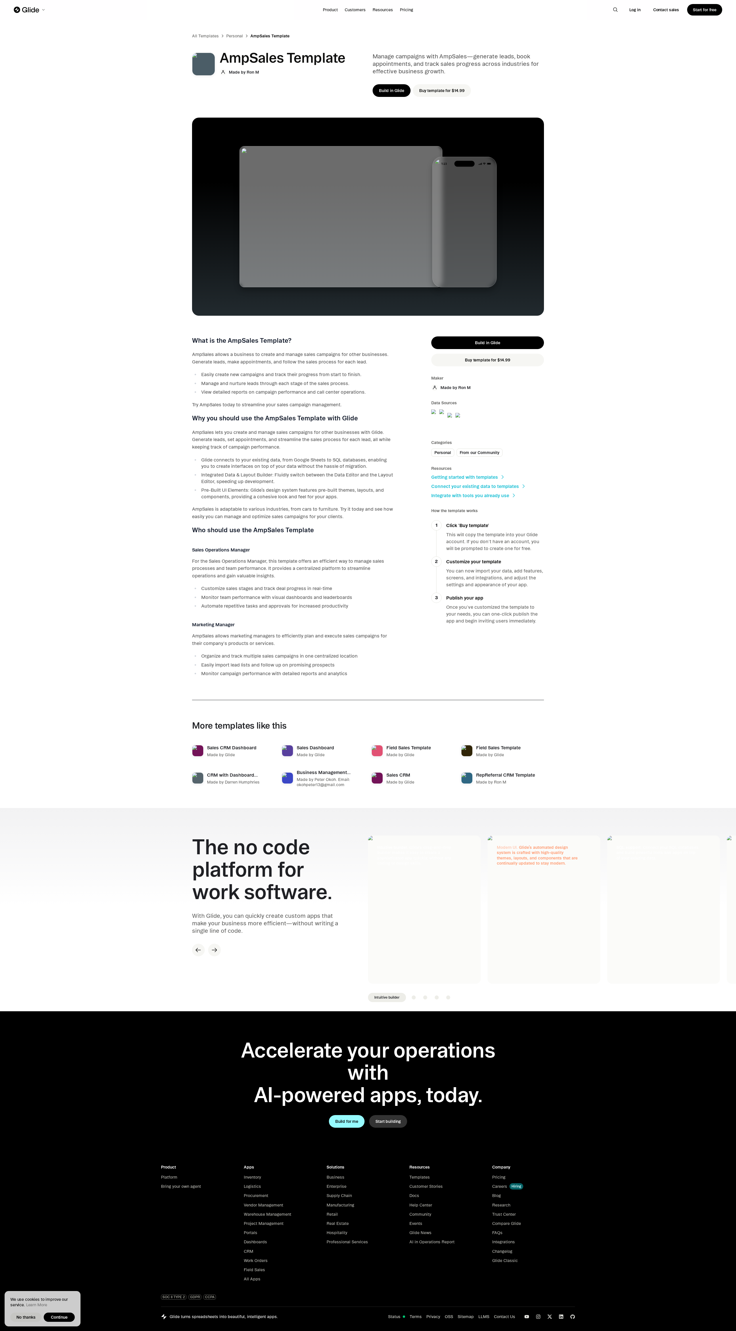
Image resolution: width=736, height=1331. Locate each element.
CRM (248, 1251)
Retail (332, 1214)
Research (501, 1205)
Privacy (433, 1316)
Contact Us (504, 1316)
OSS (449, 1316)
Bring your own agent (181, 1186)
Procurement (256, 1195)
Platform (169, 1177)
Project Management (263, 1223)
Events (415, 1223)
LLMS (483, 1316)
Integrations (503, 1242)
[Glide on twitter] (549, 1316)
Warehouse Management (267, 1214)
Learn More (36, 1305)
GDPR (195, 1297)
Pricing (406, 9)
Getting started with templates (464, 477)
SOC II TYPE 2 (173, 1297)
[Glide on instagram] (538, 1316)
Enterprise (336, 1186)
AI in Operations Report (432, 1242)
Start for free (704, 9)
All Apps (252, 1279)
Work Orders (256, 1260)
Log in (635, 9)
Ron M (253, 72)
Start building (388, 1121)
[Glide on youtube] (526, 1316)
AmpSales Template (270, 36)
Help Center (420, 1205)
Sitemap (466, 1316)
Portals (250, 1232)
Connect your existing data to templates (475, 486)
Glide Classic (505, 1260)
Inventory (252, 1177)
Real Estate (338, 1223)
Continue (59, 1317)
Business (335, 1177)
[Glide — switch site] (30, 10)
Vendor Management (263, 1205)
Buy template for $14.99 (442, 90)
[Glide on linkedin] (561, 1316)
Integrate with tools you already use (470, 495)
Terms (416, 1316)
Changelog (502, 1251)
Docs (414, 1195)
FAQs (497, 1232)
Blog (496, 1195)
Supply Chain (339, 1195)
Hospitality (337, 1232)
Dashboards (255, 1242)
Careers (499, 1186)
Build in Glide (391, 90)
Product (330, 9)
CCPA (209, 1297)
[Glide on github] (572, 1316)
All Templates (205, 36)
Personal (234, 36)
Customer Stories (426, 1186)
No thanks (26, 1317)
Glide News (420, 1232)
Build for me (346, 1121)
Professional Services (347, 1242)
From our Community (479, 452)
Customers (355, 9)
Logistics (252, 1186)
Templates (419, 1177)
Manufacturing (340, 1205)
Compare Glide (506, 1223)
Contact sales (666, 9)
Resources (383, 9)
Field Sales (254, 1269)
